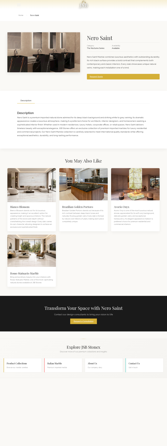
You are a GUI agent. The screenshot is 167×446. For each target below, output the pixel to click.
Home (21, 15)
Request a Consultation (83, 321)
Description (26, 100)
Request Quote (96, 77)
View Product (31, 185)
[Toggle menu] (19, 4)
